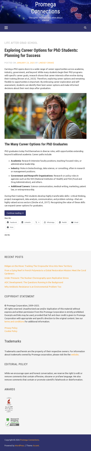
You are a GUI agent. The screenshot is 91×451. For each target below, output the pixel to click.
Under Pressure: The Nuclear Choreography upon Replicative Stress (37, 278)
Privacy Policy (11, 328)
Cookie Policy (11, 331)
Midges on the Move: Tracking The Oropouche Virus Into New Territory (38, 266)
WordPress (19, 445)
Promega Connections (29, 440)
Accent (36, 445)
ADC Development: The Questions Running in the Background (34, 282)
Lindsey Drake (46, 63)
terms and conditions (15, 321)
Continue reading (13, 214)
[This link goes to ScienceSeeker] (9, 412)
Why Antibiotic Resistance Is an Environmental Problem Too (33, 287)
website (75, 354)
